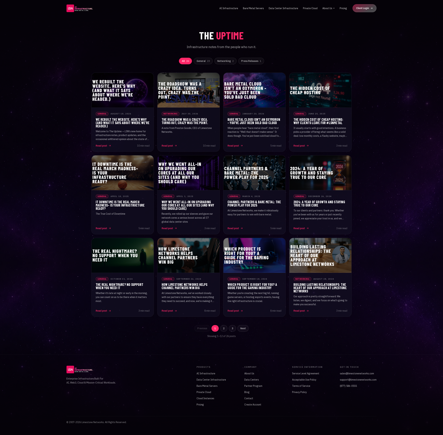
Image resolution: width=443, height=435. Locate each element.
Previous (202, 328)
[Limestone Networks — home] (79, 8)
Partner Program (253, 385)
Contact (248, 398)
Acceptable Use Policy (304, 379)
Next (243, 328)
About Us (327, 8)
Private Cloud (310, 8)
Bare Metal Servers (253, 8)
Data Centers (251, 379)
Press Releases (251, 61)
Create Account (252, 404)
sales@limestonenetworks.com (357, 373)
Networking (225, 61)
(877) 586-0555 (348, 385)
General (203, 61)
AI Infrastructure (228, 8)
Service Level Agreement (305, 373)
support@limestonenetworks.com (358, 379)
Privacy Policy (299, 392)
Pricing (343, 8)
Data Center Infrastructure (283, 8)
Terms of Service (301, 385)
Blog (247, 392)
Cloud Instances (205, 398)
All (185, 61)
